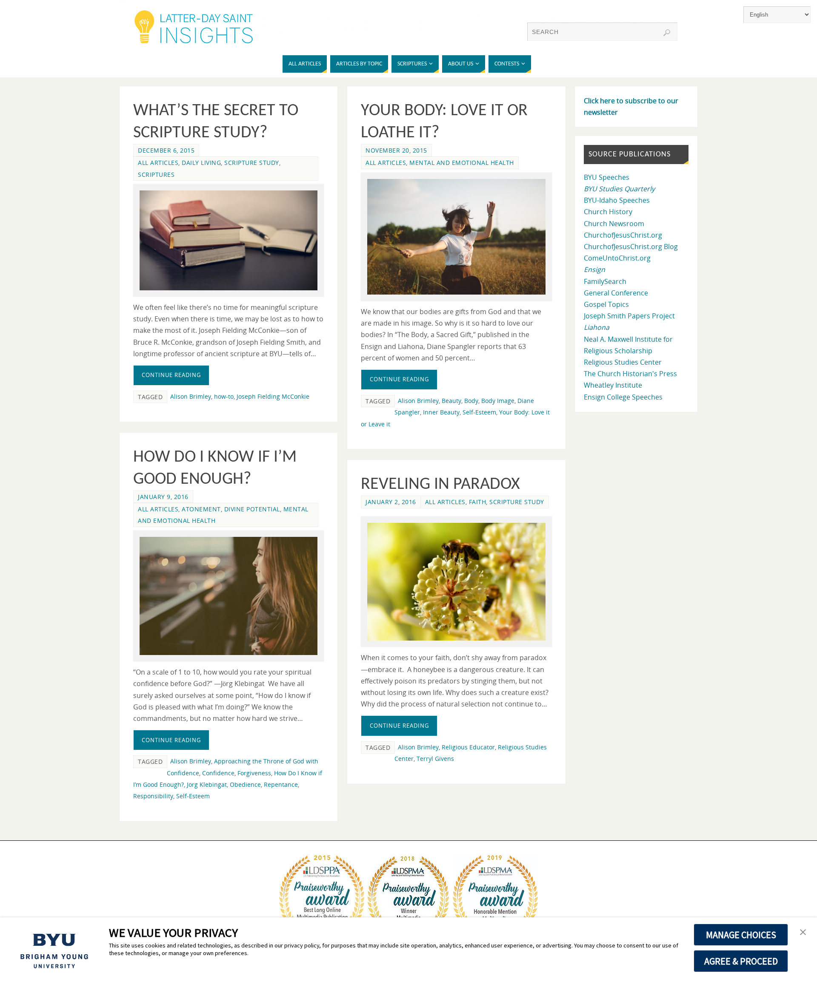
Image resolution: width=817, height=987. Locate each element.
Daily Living (201, 163)
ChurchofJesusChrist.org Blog (631, 246)
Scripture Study (251, 163)
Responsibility (153, 796)
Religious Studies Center (623, 362)
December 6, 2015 (166, 150)
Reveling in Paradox (440, 484)
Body (471, 401)
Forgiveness (254, 773)
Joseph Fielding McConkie (273, 396)
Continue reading (171, 375)
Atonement (201, 509)
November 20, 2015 (396, 150)
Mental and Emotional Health (461, 163)
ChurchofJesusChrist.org (623, 235)
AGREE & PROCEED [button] (741, 961)
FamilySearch (605, 281)
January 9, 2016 (163, 497)
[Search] (667, 32)
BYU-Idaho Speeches (617, 200)
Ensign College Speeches (623, 397)
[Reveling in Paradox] (456, 581)
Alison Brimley (190, 396)
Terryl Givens (435, 758)
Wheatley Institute (613, 385)
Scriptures (156, 174)
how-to (224, 396)
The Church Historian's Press (630, 373)
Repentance (281, 784)
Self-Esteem (479, 412)
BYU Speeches (606, 177)
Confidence (218, 773)
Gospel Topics (606, 304)
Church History (608, 211)
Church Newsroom (614, 223)
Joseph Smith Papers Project (629, 315)
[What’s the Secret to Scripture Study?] (228, 240)
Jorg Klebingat (207, 784)
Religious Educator (468, 747)
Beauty (451, 401)
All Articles (158, 163)
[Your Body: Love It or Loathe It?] (456, 237)
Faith (477, 502)
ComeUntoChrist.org (617, 258)
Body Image (497, 401)
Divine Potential (252, 509)
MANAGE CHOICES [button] (741, 935)
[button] (802, 932)
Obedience (245, 784)
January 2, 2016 (391, 502)
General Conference (616, 293)
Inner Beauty (441, 412)
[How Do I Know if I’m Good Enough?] (228, 596)
